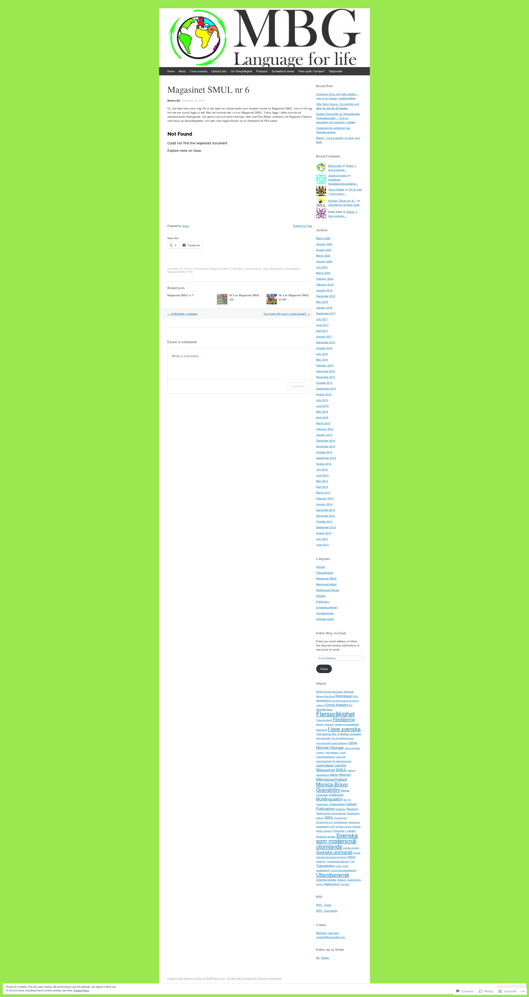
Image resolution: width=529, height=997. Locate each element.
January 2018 (324, 307)
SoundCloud (340, 817)
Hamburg (321, 730)
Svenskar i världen (344, 831)
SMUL (329, 817)
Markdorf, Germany (327, 933)
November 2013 (325, 516)
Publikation (340, 809)
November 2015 (325, 377)
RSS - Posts (323, 905)
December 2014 (325, 440)
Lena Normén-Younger (336, 745)
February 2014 (324, 498)
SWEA (351, 857)
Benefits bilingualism (333, 691)
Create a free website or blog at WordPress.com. (196, 978)
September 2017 (326, 313)
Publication (237, 268)
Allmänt (320, 567)
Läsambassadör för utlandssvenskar (333, 761)
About (182, 71)
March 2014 (323, 492)
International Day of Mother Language (338, 734)
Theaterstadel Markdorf (338, 861)
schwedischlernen (326, 607)
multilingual (336, 794)
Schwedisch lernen (283, 71)
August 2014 (323, 464)
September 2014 (326, 458)
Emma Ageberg (336, 704)
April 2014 (322, 487)
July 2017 (322, 319)
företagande (276, 268)
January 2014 (324, 504)
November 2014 (325, 446)
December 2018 (325, 296)
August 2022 (323, 250)
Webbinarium (332, 884)
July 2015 (322, 400)
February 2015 (324, 429)
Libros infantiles (352, 748)
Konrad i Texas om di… (342, 201)
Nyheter (320, 596)
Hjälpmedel (335, 71)
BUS (356, 696)
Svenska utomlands (334, 852)
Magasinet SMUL (220, 268)
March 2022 (323, 255)
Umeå (338, 866)
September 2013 (326, 527)
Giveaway (329, 724)
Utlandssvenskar (326, 880)
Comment (297, 386)
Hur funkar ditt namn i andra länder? (287, 314)
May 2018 (322, 302)
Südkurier (321, 861)
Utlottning (341, 879)
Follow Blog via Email (331, 633)
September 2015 (326, 388)
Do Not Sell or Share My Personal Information (254, 978)
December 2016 (325, 342)
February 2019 (324, 284)
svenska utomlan (351, 847)
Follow (324, 669)
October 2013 (324, 521)
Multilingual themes (327, 590)
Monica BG (173, 100)
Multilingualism (329, 799)
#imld (319, 692)
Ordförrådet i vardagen (182, 314)
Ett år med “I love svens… (345, 191)
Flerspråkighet (201, 268)
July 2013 (322, 539)
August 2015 (323, 394)
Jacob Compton (337, 175)
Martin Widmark (340, 774)
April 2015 (322, 417)
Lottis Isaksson (331, 752)
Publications (325, 808)
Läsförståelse (325, 765)
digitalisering (323, 700)
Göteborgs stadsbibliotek (347, 724)
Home (170, 71)
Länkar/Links (219, 71)
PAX (190, 271)
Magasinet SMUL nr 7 (180, 295)
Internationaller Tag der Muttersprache (335, 738)
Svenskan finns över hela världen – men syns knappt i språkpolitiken (337, 96)
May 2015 (322, 412)
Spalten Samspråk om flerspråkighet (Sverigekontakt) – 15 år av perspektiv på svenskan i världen (338, 118)
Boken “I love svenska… (342, 168)
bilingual (349, 692)
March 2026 (323, 238)
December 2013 (325, 510)
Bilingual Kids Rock (325, 696)
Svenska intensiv (343, 826)
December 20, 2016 (193, 100)
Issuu (185, 226)
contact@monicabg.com (330, 937)
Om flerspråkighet (241, 71)
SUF (332, 826)
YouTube (345, 884)
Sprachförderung (324, 822)
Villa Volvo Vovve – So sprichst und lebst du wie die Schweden (337, 106)
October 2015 (324, 383)
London (320, 752)
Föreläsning (344, 719)
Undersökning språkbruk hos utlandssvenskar (333, 130)
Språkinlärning (341, 822)
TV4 (352, 861)
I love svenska (198, 71)
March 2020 (323, 273)
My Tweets (322, 958)
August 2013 (323, 533)
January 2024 (324, 244)
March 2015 (323, 423)
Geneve (320, 724)
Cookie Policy (81, 990)
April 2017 (322, 331)
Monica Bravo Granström (332, 786)
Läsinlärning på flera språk (344, 205)
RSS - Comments (326, 911)
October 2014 (324, 452)
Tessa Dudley (336, 189)
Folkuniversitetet (324, 720)
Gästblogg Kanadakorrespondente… (343, 182)
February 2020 (324, 279)
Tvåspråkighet (325, 865)
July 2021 (322, 267)
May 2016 (322, 360)
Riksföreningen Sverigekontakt (331, 813)
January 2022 (324, 261)
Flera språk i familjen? (311, 71)
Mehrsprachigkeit (326, 584)
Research (352, 809)
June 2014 (322, 475)
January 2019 (324, 290)
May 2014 (322, 481)
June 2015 (322, 406)
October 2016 (324, 348)
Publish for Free (302, 226)
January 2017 (324, 336)
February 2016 (324, 365)
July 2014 (322, 469)
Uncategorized (324, 613)
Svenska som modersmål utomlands (337, 840)
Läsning (340, 765)
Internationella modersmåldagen (332, 743)
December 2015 (325, 371)
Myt (345, 799)
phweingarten (337, 804)
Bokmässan (344, 696)
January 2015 (324, 435)
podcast (351, 804)
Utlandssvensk (253, 268)
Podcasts (262, 71)
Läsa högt (341, 756)
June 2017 (322, 325)
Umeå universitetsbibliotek (343, 870)
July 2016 (322, 354)
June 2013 (322, 545)
